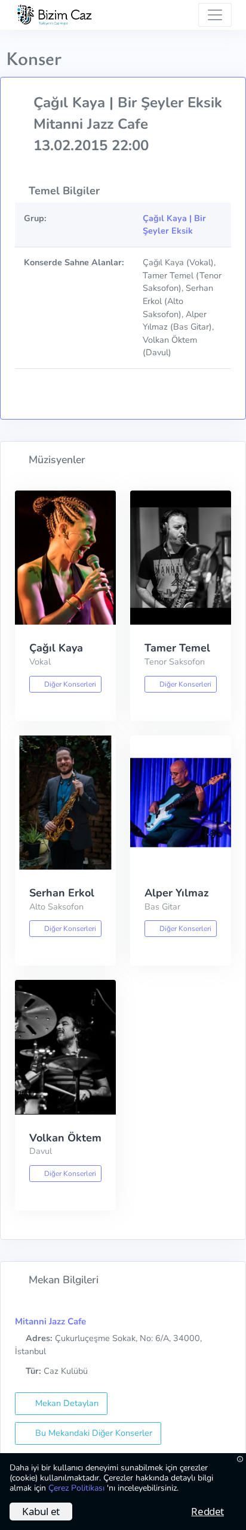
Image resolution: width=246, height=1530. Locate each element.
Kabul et (41, 1511)
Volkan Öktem (65, 1138)
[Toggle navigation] (215, 15)
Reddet (207, 1511)
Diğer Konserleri (69, 684)
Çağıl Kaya (56, 648)
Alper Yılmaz (176, 893)
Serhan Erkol (61, 893)
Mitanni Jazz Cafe (50, 1321)
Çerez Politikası (77, 1488)
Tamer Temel (177, 648)
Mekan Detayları (66, 1403)
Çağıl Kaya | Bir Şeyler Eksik (174, 224)
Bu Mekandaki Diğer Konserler (92, 1433)
